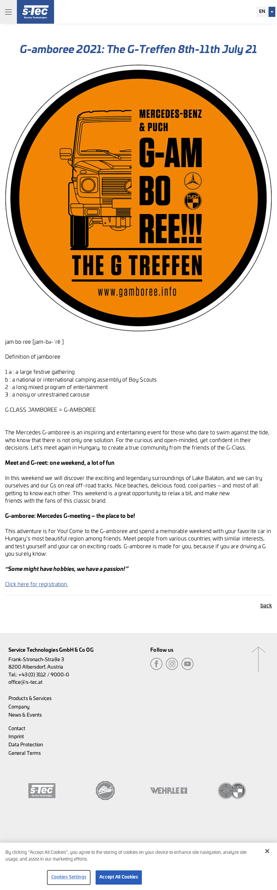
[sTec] (35, 11)
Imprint (16, 736)
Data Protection (25, 744)
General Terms (24, 753)
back (266, 605)
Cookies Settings (68, 877)
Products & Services (30, 698)
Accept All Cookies (118, 877)
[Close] (267, 851)
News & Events (25, 715)
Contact (17, 728)
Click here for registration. (36, 584)
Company (19, 706)
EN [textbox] (262, 11)
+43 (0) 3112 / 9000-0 (44, 674)
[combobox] (265, 12)
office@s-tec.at (25, 682)
